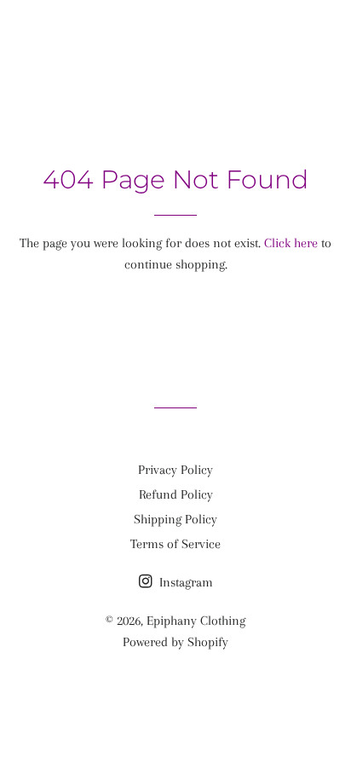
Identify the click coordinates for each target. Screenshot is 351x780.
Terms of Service (175, 544)
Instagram (184, 582)
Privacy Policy (175, 469)
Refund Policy (176, 494)
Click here (291, 243)
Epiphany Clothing (176, 34)
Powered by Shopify (175, 642)
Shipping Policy (175, 519)
